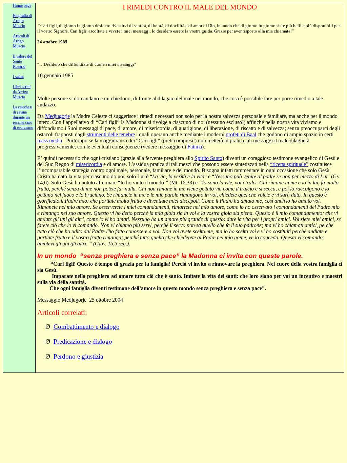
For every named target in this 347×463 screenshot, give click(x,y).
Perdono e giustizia (78, 356)
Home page (22, 5)
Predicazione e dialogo (83, 341)
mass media (49, 140)
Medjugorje (57, 116)
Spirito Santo (208, 158)
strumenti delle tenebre (111, 134)
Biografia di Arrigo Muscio (22, 20)
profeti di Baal (241, 134)
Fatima (194, 146)
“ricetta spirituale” (289, 164)
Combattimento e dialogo (87, 326)
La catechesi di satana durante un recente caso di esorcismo (23, 117)
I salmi (18, 76)
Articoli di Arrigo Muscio (21, 41)
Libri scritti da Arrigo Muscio (21, 91)
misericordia (89, 164)
